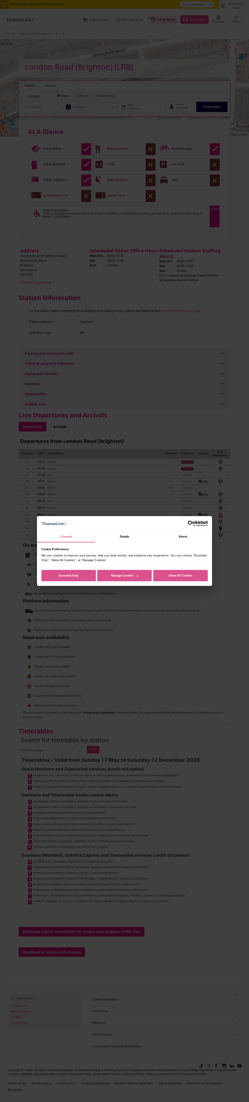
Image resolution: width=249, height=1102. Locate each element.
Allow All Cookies (180, 575)
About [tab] (183, 536)
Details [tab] (124, 536)
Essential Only (68, 575)
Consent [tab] (66, 536)
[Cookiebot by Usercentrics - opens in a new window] (191, 524)
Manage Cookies (122, 575)
